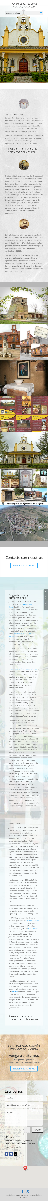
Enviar (37, 1129)
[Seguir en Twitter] (15, 1154)
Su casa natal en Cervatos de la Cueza (23, 669)
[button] (26, 1168)
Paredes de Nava (32, 920)
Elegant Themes (22, 1195)
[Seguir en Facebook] (6, 1154)
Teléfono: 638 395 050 (24, 565)
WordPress (24, 1198)
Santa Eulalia (33, 928)
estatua (15, 992)
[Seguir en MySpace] (11, 1154)
